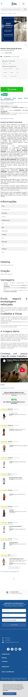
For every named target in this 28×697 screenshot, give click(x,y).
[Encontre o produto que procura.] (25, 9)
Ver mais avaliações (14, 567)
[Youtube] (16, 650)
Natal (14, 13)
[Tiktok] (20, 650)
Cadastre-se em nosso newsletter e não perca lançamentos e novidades (14, 605)
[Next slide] (25, 26)
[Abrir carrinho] (24, 4)
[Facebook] (8, 650)
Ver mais (3, 384)
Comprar (13, 89)
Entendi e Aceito (9, 693)
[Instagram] (12, 650)
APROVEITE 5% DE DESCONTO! (14, 603)
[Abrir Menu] (2, 4)
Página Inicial (4, 13)
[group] (14, 592)
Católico (10, 13)
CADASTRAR (14, 624)
